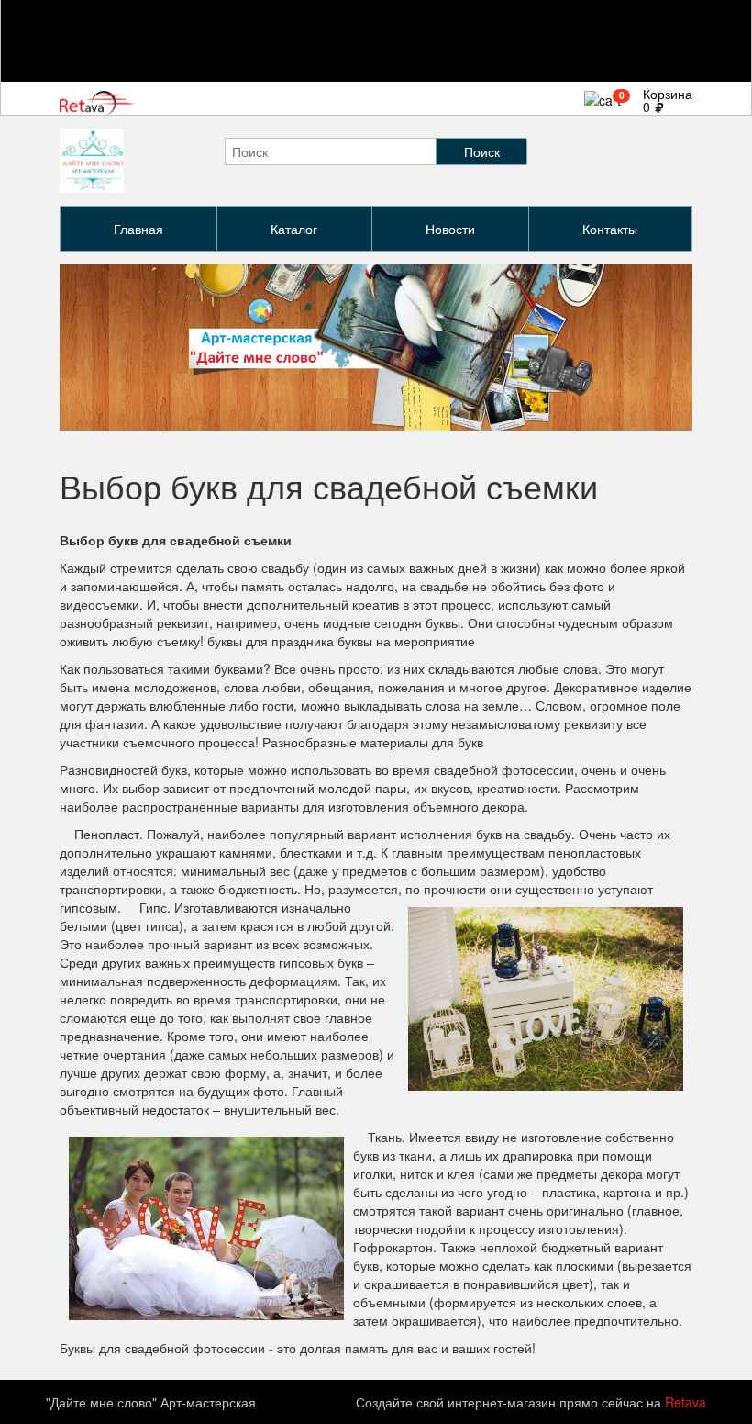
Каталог (294, 228)
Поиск (482, 151)
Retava (685, 1402)
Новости (450, 228)
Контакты (609, 228)
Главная (138, 228)
